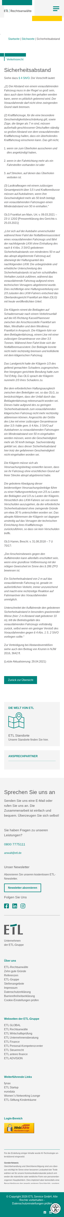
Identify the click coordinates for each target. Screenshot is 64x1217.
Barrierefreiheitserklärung (19, 996)
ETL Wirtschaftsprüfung (18, 1033)
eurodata (9, 1091)
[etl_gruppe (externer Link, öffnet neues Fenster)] (22, 906)
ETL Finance (12, 1041)
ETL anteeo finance (16, 1054)
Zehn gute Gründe (15, 971)
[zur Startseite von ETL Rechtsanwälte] (17, 11)
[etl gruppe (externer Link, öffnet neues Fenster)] (14, 906)
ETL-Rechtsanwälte (16, 967)
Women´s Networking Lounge (22, 1095)
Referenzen (11, 975)
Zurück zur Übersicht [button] (20, 680)
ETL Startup (11, 1087)
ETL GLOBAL (12, 1025)
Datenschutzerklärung (17, 991)
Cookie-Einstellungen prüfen (21, 1000)
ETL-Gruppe (11, 979)
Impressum (10, 987)
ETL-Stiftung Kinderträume (20, 1099)
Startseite (14, 38)
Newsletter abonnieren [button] (22, 887)
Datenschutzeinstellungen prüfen (32, 1203)
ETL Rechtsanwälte (16, 1029)
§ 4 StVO (24, 78)
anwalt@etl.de (13, 852)
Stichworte (28, 38)
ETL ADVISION (13, 1058)
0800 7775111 (14, 844)
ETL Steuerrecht (14, 1050)
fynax (7, 1083)
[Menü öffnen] (56, 9)
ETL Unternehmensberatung (21, 1037)
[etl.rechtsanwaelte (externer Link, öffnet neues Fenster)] (6, 906)
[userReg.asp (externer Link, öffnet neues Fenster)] (19, 1128)
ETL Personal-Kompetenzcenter (23, 1045)
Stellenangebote (14, 983)
